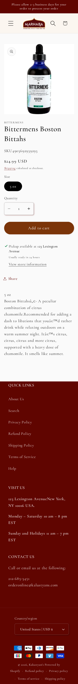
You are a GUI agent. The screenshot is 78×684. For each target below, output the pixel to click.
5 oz (13, 186)
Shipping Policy (21, 445)
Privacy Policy (20, 422)
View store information (28, 264)
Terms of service (29, 678)
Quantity (11, 198)
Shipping (10, 168)
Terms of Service (22, 456)
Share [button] (12, 278)
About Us (16, 399)
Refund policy (34, 671)
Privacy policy (58, 671)
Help (12, 468)
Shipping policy (55, 678)
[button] (11, 23)
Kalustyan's (36, 664)
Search (13, 410)
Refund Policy (19, 433)
